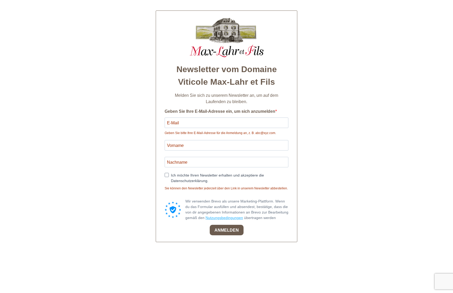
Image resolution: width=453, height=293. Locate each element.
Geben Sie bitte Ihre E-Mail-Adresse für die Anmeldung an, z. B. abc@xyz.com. (220, 133)
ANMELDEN (226, 230)
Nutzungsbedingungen (224, 218)
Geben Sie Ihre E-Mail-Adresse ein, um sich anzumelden (220, 111)
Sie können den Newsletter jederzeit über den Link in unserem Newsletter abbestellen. (226, 188)
